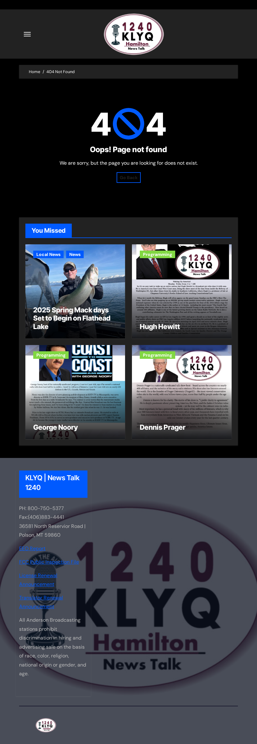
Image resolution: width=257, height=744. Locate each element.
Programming (157, 254)
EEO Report (32, 548)
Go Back (129, 177)
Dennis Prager (163, 427)
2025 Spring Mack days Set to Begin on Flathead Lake (71, 318)
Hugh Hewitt (160, 326)
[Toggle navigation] (27, 34)
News (75, 254)
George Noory (55, 427)
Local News (48, 254)
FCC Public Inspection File (49, 562)
